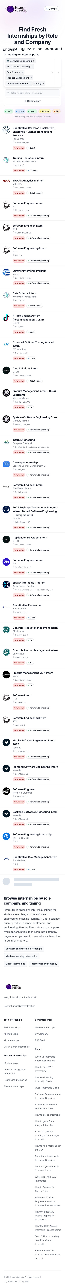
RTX (15, 206)
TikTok (16, 323)
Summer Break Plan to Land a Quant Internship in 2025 (47, 1254)
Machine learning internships (21, 956)
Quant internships (15, 963)
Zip (14, 563)
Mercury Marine (21, 398)
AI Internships (11, 1033)
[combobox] (46, 83)
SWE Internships (12, 1027)
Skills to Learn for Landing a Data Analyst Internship (47, 1135)
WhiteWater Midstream (24, 161)
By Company (41, 1033)
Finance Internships (14, 1086)
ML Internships (11, 1040)
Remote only (34, 101)
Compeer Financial (22, 443)
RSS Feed (40, 1040)
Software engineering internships (24, 948)
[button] (34, 61)
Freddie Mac (19, 860)
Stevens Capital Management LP (29, 465)
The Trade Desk (21, 837)
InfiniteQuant (19, 608)
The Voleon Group (22, 488)
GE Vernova (18, 631)
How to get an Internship (47, 1114)
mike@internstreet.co (24, 1006)
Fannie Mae (18, 138)
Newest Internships (45, 1027)
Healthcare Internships (15, 1080)
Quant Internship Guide (47, 1087)
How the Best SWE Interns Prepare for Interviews (44, 1215)
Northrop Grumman (22, 792)
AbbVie (16, 518)
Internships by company (44, 963)
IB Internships (11, 1063)
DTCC (16, 371)
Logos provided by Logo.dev (16, 1281)
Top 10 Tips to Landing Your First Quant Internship (47, 1240)
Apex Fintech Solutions (24, 586)
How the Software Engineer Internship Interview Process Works (47, 1201)
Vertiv (15, 676)
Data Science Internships (17, 1046)
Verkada (17, 747)
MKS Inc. (17, 184)
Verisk (16, 274)
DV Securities (19, 349)
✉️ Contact (51, 8)
